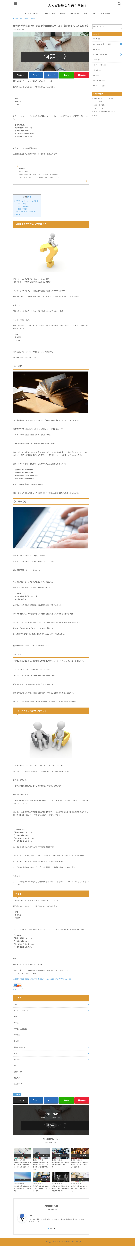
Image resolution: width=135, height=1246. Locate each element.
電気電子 (17, 1078)
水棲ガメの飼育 (50, 13)
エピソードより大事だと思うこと (27, 211)
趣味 (85, 13)
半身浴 (16, 1017)
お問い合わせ (105, 13)
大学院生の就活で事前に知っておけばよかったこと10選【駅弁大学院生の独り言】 (43, 979)
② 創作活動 (23, 206)
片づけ (16, 1053)
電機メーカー (74, 13)
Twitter (52, 1125)
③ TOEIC (22, 209)
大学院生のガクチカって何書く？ (27, 201)
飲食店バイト (18, 1084)
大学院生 (63, 13)
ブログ (94, 13)
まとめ (17, 214)
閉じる (29, 197)
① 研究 (21, 204)
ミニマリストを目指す (32, 13)
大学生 (16, 1023)
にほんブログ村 (18, 989)
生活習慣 (17, 1059)
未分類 (16, 1041)
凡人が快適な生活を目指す (66, 1242)
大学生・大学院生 (20, 1029)
